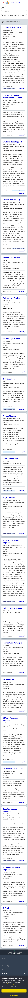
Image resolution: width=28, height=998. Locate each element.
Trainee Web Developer (12, 608)
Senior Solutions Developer (14, 28)
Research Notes (6, 970)
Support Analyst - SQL (12, 200)
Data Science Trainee (11, 258)
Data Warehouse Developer (10, 810)
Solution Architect (10, 459)
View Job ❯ (22, 88)
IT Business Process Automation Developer (12, 96)
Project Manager (10, 416)
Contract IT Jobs (6, 962)
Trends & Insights (15, 2)
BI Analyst (7, 908)
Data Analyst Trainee (11, 338)
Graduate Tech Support (12, 142)
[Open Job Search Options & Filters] (2, 2)
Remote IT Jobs (6, 966)
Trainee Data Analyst (11, 298)
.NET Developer (9, 379)
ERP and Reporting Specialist (10, 719)
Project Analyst (9, 497)
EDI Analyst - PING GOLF (13, 769)
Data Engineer (9, 679)
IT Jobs (4, 958)
